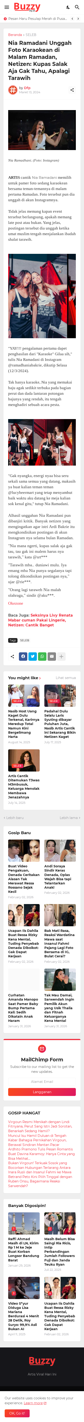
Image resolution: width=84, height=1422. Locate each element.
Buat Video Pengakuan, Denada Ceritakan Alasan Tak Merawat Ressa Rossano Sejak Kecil (24, 879)
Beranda (15, 35)
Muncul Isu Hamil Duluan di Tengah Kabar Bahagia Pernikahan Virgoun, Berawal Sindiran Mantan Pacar (37, 1140)
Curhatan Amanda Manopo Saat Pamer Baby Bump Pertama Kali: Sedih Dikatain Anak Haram (23, 1008)
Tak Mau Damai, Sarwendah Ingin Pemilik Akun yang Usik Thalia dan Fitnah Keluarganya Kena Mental (59, 1008)
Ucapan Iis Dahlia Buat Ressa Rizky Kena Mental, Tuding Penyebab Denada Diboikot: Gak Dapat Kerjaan (23, 943)
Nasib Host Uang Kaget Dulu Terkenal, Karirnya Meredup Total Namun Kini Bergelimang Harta (23, 724)
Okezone (15, 603)
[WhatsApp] (42, 656)
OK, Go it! (17, 1413)
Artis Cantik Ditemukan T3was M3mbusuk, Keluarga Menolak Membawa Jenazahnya (23, 786)
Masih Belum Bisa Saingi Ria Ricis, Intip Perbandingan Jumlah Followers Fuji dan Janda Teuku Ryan (59, 1252)
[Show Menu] (6, 7)
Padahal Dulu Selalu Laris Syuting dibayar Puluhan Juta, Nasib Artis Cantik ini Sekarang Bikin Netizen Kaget (60, 724)
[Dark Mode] (68, 7)
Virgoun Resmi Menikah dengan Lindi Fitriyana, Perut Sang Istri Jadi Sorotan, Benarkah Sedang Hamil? (40, 1126)
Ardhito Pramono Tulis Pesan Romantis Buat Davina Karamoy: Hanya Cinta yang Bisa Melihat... (41, 1153)
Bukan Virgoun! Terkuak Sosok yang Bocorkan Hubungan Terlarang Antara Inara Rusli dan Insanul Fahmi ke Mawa (39, 1167)
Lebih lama (69, 818)
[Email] (52, 656)
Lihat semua (66, 677)
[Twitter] (32, 656)
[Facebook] (23, 656)
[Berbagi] (72, 90)
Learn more (33, 1403)
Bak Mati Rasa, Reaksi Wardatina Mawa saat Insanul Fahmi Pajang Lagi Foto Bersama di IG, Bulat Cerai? (59, 943)
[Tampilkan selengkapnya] (61, 656)
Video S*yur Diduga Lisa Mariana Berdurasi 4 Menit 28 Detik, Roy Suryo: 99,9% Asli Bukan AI (23, 1316)
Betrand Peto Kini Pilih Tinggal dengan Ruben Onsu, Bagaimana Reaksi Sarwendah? (40, 1181)
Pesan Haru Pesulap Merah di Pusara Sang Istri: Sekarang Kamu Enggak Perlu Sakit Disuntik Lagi (38, 19)
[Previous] (72, 18)
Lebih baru (15, 818)
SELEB (31, 35)
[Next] (78, 18)
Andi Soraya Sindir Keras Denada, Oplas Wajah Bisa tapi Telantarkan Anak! (57, 877)
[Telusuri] (78, 7)
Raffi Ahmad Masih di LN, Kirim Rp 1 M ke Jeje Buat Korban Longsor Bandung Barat (23, 1249)
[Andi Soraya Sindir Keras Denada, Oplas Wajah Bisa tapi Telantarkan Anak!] (60, 851)
